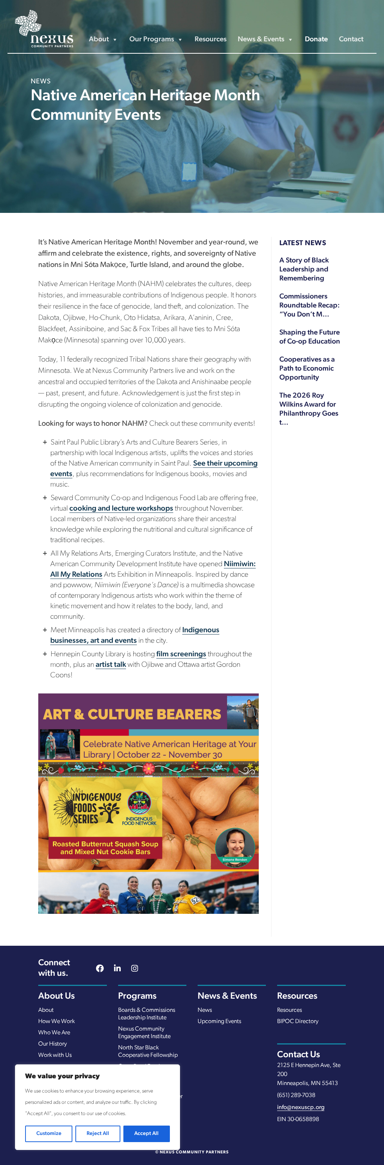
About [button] (99, 39)
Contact (351, 39)
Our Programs (151, 39)
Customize (49, 1133)
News (205, 1010)
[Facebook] (100, 969)
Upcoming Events (219, 1022)
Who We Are (54, 1033)
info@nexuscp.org (300, 1108)
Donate (316, 39)
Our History (52, 1044)
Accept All (146, 1133)
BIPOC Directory (297, 1022)
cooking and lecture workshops (121, 508)
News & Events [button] (261, 39)
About (46, 1010)
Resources (210, 39)
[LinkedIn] (117, 969)
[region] (97, 1107)
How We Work (56, 1022)
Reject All (98, 1133)
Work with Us (55, 1055)
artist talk (111, 665)
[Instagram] (134, 969)
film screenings (181, 654)
